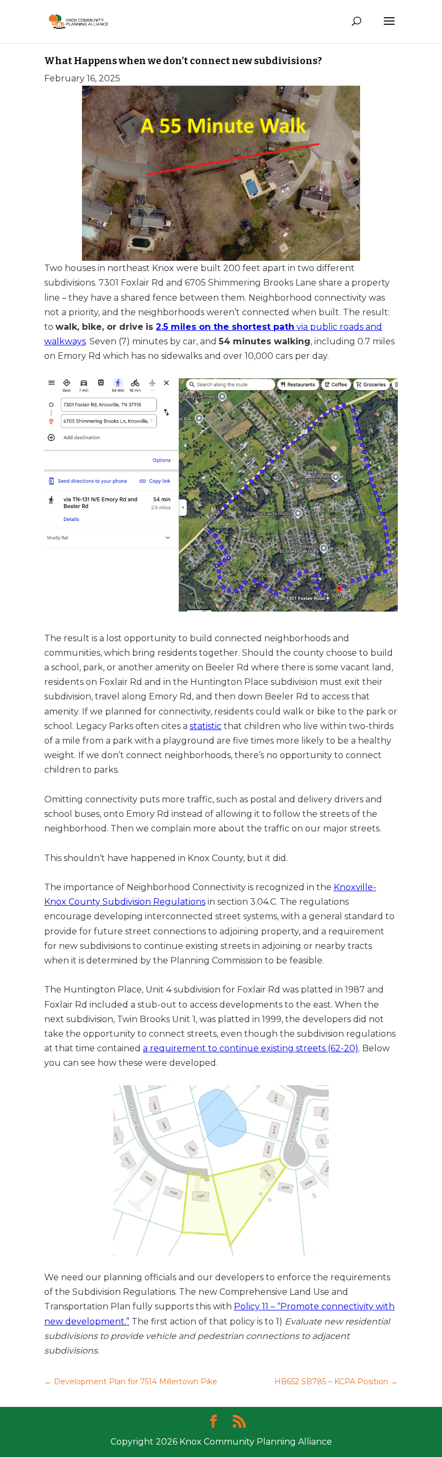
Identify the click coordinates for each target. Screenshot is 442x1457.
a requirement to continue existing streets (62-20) (250, 1048)
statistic (206, 726)
